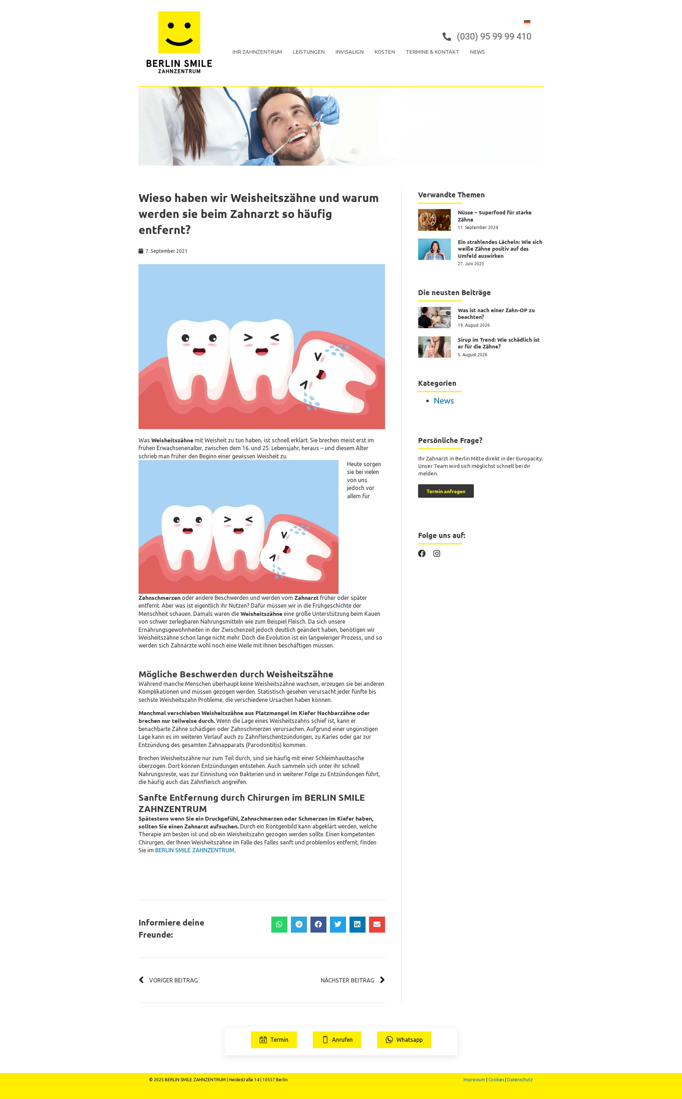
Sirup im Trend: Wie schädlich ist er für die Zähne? (499, 343)
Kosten (384, 52)
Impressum (474, 1079)
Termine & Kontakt (432, 52)
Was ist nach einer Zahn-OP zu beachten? (496, 313)
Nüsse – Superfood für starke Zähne (495, 216)
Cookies (496, 1079)
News (477, 52)
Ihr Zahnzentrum (257, 52)
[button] (279, 925)
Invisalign (349, 52)
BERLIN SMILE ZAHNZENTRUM (194, 850)
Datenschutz (520, 1079)
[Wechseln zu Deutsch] (527, 22)
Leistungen (309, 52)
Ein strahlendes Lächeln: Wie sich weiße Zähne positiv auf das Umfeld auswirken (500, 248)
